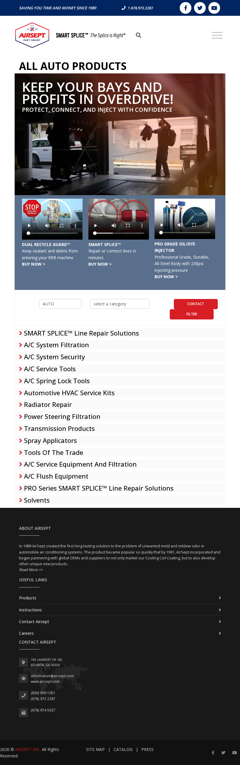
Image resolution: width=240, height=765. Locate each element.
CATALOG (123, 749)
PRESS (147, 749)
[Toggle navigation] (217, 35)
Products (27, 598)
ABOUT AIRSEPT (35, 528)
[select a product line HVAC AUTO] (60, 304)
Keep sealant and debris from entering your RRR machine (50, 257)
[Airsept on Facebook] (185, 8)
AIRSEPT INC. (28, 749)
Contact (195, 303)
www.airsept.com (45, 681)
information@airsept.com (52, 675)
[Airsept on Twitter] (200, 8)
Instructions (30, 610)
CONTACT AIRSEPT (37, 642)
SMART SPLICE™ (104, 244)
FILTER (191, 314)
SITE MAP (95, 749)
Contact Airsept (34, 621)
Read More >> (31, 569)
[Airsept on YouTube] (214, 8)
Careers (26, 633)
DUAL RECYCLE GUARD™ (46, 244)
